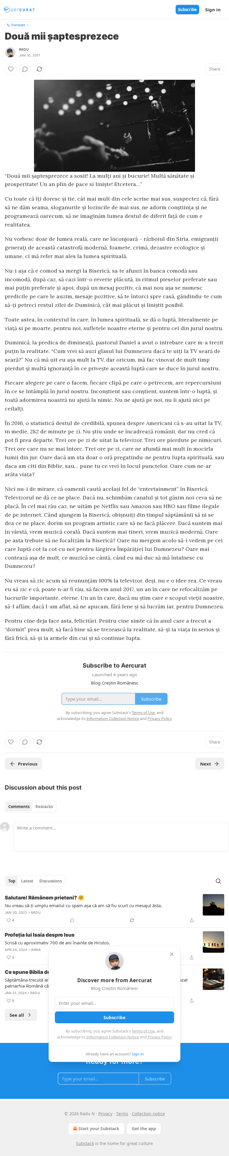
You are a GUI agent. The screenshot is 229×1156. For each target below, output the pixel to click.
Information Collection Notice (112, 1037)
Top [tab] (11, 881)
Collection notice (148, 1113)
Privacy (105, 1113)
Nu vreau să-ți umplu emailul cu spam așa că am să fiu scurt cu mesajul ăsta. (83, 905)
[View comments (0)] (25, 69)
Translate (18, 25)
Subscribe (187, 9)
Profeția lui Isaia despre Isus (40, 935)
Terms (122, 1113)
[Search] (218, 881)
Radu (24, 49)
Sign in (213, 10)
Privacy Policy (159, 1037)
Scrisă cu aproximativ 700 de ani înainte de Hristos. (57, 943)
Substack (85, 1143)
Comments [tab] (19, 806)
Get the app (144, 1128)
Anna (36, 950)
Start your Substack (98, 1128)
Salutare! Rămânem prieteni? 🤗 (44, 898)
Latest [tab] (27, 881)
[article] (114, 909)
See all (17, 1015)
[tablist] (30, 807)
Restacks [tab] (44, 806)
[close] (172, 954)
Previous (27, 764)
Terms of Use (143, 1031)
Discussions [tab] (50, 881)
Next (205, 764)
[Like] (11, 69)
